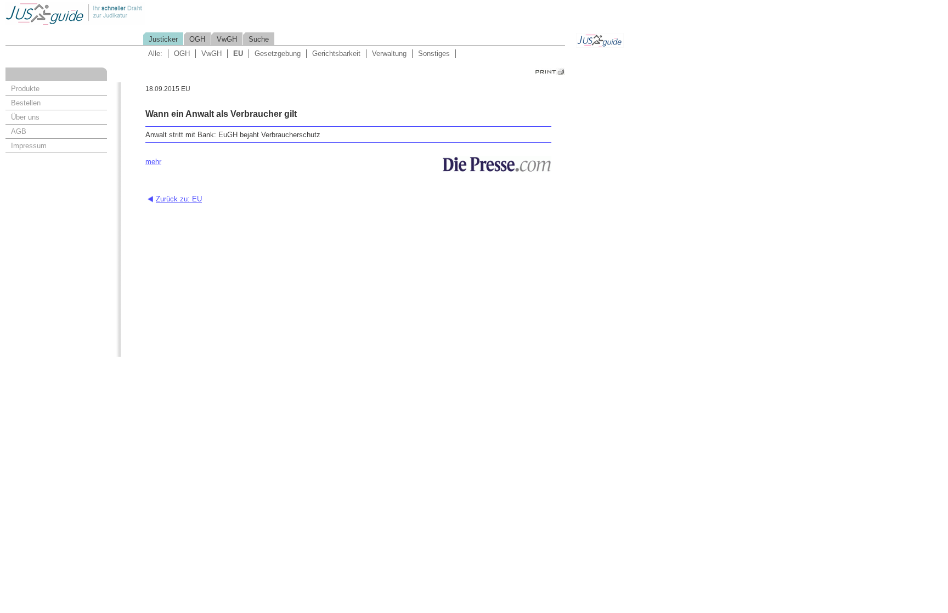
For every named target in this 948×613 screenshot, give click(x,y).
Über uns (25, 117)
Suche (259, 39)
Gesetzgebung (278, 53)
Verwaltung (389, 53)
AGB (18, 131)
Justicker (163, 39)
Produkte (25, 89)
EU (238, 53)
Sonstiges (434, 53)
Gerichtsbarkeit (336, 53)
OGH (197, 39)
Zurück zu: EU (179, 199)
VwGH (227, 39)
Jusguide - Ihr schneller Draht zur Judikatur (110, 13)
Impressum (29, 146)
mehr (153, 162)
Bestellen (26, 103)
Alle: (155, 53)
